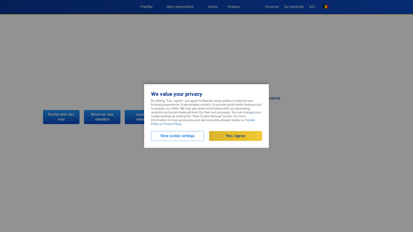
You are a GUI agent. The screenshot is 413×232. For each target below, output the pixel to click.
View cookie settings (177, 136)
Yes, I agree (235, 136)
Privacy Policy (172, 124)
